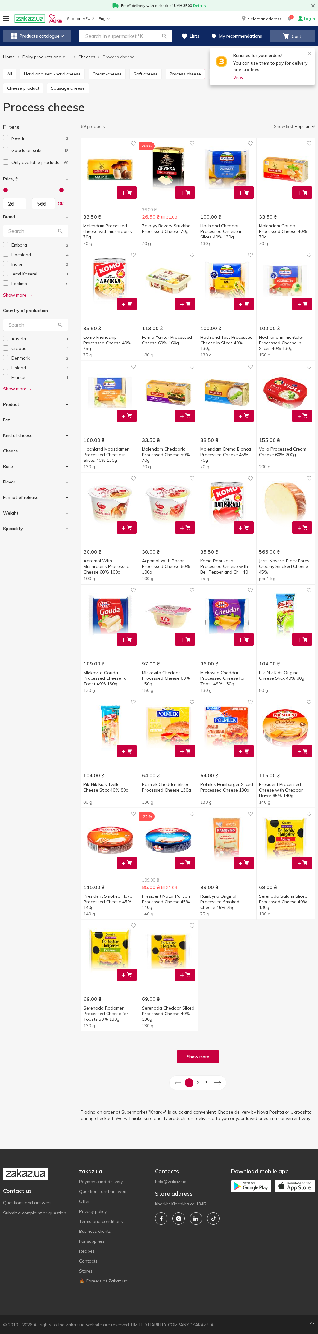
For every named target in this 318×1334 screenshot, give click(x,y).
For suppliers (92, 1241)
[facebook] (161, 1218)
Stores (86, 1271)
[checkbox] (5, 137)
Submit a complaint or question (34, 1213)
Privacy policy (93, 1211)
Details (199, 5)
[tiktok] (213, 1218)
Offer (84, 1201)
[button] (261, 18)
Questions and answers (27, 1202)
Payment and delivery (101, 1181)
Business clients (95, 1231)
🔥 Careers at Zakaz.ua (103, 1281)
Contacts (88, 1261)
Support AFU (78, 18)
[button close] (313, 6)
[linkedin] (196, 1218)
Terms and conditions (101, 1221)
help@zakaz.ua (171, 1181)
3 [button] (206, 1083)
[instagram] (178, 1218)
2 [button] (198, 1083)
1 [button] (189, 1083)
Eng (102, 18)
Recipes (87, 1251)
